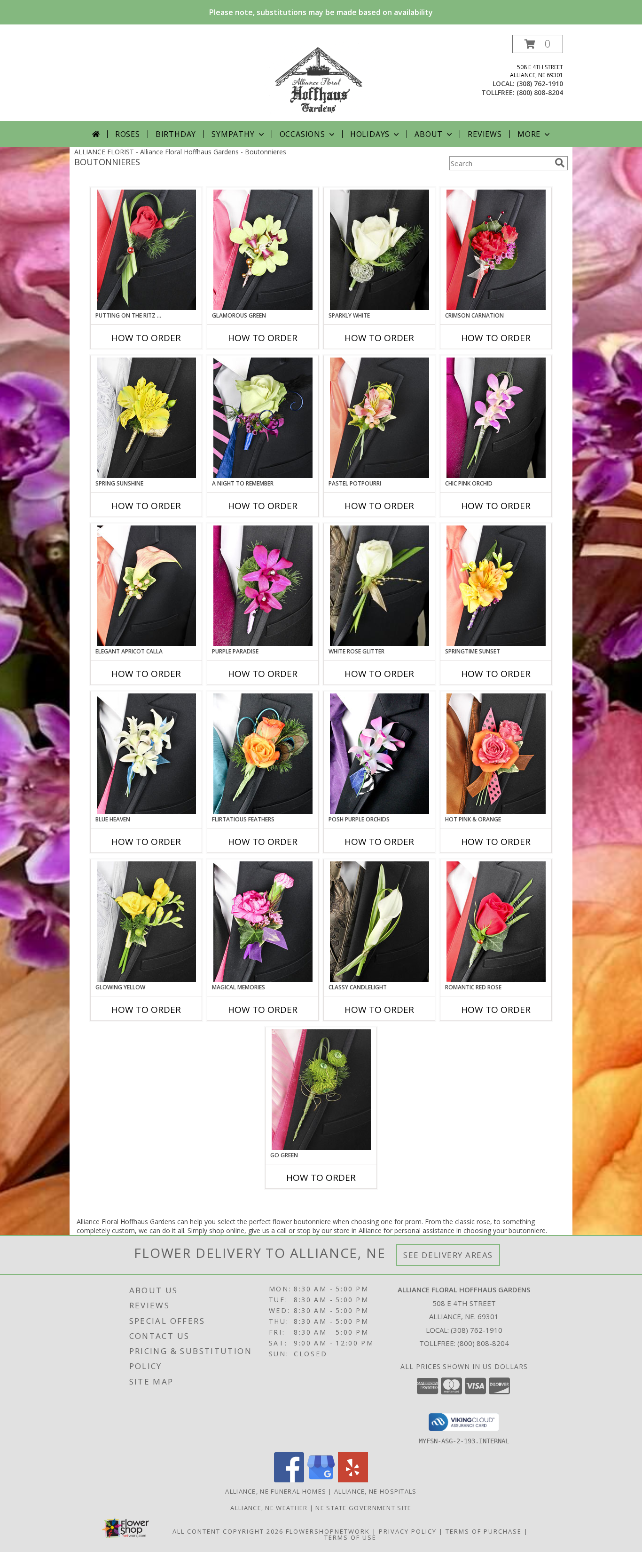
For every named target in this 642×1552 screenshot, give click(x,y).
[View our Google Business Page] (321, 1479)
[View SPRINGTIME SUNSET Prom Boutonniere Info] (496, 585)
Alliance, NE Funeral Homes (275, 1491)
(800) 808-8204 (540, 92)
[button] (537, 44)
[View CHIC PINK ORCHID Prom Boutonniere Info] (496, 418)
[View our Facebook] (289, 1479)
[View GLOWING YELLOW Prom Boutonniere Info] (146, 921)
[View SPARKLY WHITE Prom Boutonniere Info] (379, 250)
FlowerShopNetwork (328, 1531)
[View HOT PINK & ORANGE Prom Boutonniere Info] (496, 753)
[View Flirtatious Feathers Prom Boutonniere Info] (263, 753)
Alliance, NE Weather (268, 1508)
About (429, 134)
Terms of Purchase (484, 1531)
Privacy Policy (408, 1531)
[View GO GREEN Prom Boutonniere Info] (321, 1089)
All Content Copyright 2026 (227, 1531)
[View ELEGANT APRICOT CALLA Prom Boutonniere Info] (146, 585)
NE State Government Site (363, 1508)
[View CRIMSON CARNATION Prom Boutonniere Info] (496, 250)
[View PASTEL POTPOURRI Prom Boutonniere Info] (379, 418)
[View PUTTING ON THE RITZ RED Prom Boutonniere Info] (146, 250)
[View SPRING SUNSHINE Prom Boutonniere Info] (146, 418)
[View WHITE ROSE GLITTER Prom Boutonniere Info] (379, 585)
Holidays (370, 134)
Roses (127, 134)
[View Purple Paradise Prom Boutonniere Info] (263, 585)
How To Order (146, 338)
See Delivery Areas (448, 1255)
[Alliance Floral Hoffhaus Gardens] (321, 77)
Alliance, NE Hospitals (375, 1491)
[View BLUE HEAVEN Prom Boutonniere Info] (146, 753)
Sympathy (232, 134)
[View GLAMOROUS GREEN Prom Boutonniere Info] (263, 250)
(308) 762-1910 (540, 83)
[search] (559, 163)
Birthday (176, 134)
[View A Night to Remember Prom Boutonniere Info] (263, 418)
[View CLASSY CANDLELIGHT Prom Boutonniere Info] (379, 921)
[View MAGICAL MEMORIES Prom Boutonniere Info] (263, 921)
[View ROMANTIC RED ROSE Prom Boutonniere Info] (496, 921)
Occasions (302, 134)
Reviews (485, 134)
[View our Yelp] (353, 1479)
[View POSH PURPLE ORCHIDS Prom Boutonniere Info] (379, 753)
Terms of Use (350, 1537)
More (528, 134)
